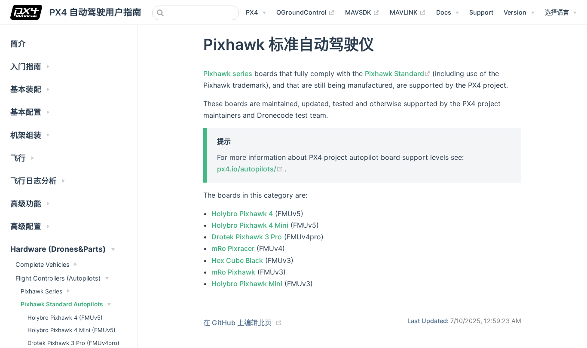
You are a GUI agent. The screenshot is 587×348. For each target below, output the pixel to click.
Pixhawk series (227, 73)
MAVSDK (362, 12)
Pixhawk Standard (398, 73)
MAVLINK (408, 12)
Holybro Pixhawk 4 (242, 213)
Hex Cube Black (237, 260)
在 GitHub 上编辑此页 (237, 322)
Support (481, 12)
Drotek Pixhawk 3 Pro (246, 236)
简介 (18, 43)
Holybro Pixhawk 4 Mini (249, 225)
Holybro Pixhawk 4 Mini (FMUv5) (72, 330)
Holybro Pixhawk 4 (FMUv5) (65, 317)
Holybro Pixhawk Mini (246, 283)
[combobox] (195, 13)
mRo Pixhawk (233, 272)
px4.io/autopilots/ (250, 169)
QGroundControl (305, 12)
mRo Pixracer (232, 248)
